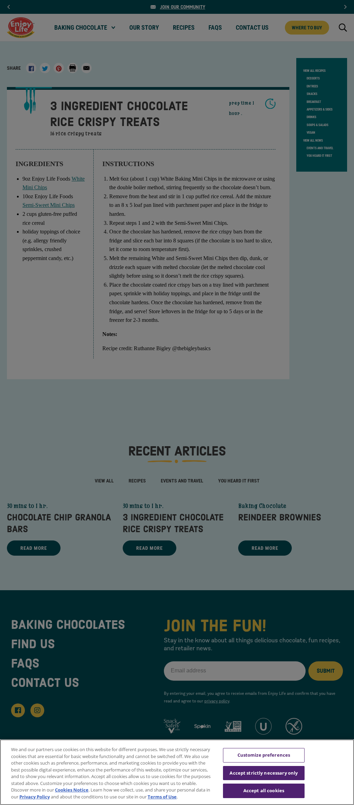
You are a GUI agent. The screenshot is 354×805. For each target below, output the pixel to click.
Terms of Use (162, 797)
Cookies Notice (71, 790)
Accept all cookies (263, 790)
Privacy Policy (34, 797)
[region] (177, 772)
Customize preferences (263, 755)
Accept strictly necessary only (264, 773)
